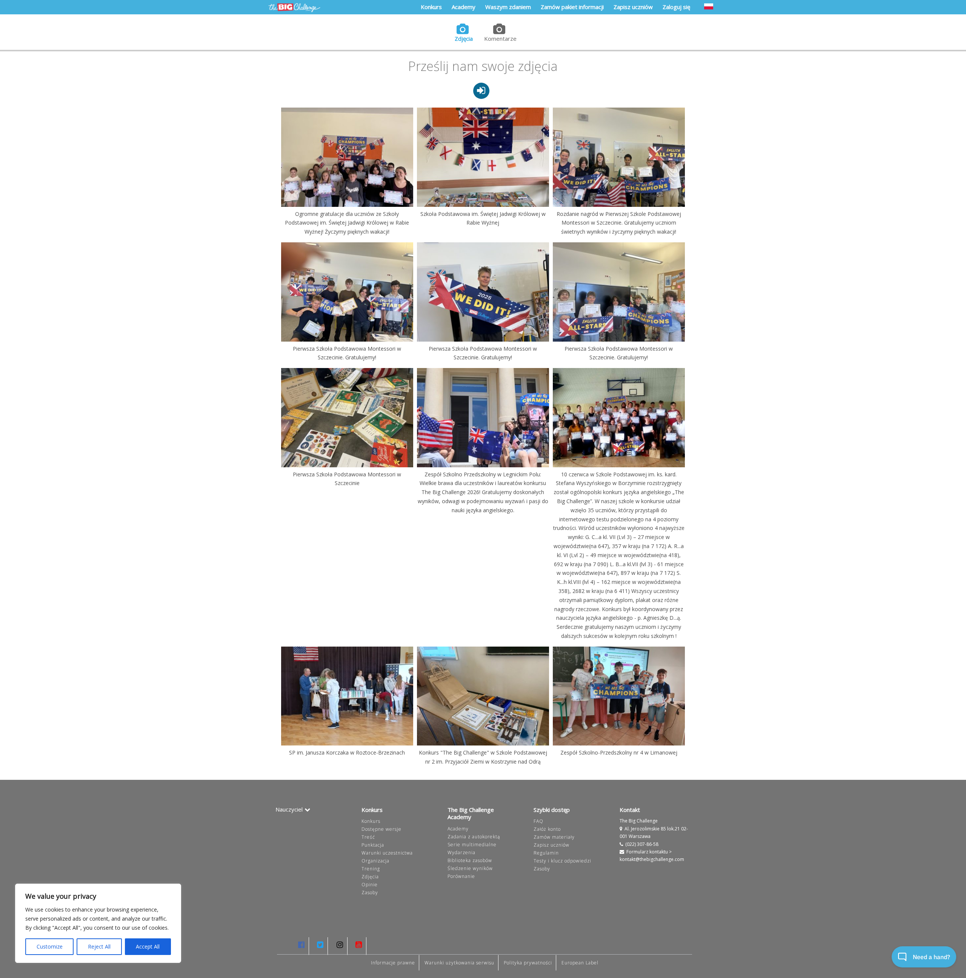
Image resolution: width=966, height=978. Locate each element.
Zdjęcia (464, 38)
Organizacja (375, 861)
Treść (368, 837)
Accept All (148, 946)
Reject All (99, 946)
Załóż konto (547, 829)
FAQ (538, 821)
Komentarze (500, 38)
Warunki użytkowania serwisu (459, 963)
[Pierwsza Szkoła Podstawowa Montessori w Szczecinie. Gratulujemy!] (347, 291)
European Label (579, 963)
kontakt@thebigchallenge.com (652, 859)
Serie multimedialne (472, 844)
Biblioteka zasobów (470, 860)
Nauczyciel (289, 809)
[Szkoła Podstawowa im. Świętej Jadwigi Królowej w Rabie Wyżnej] (483, 157)
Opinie (369, 884)
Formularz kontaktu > (649, 852)
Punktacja (372, 845)
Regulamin (546, 853)
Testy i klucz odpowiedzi (562, 861)
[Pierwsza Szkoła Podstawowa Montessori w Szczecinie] (347, 417)
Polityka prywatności (528, 963)
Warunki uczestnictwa (387, 853)
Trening (370, 869)
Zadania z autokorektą (474, 836)
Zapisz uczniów (551, 845)
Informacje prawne (393, 963)
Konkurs (370, 821)
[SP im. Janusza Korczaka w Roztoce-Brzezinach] (347, 696)
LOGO (294, 7)
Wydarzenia (461, 852)
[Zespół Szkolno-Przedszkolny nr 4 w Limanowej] (619, 696)
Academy (458, 829)
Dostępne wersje (381, 829)
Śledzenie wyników (470, 868)
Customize (50, 946)
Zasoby (369, 892)
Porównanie (461, 876)
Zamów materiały (554, 837)
